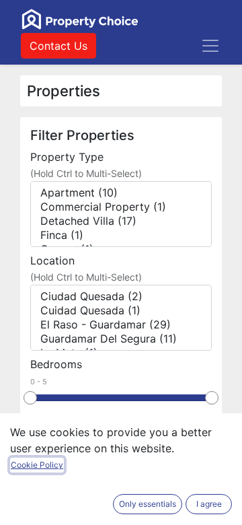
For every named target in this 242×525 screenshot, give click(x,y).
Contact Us (58, 46)
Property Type (67, 157)
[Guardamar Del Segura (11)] (121, 339)
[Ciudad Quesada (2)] (121, 296)
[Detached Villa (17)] (121, 221)
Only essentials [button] (147, 504)
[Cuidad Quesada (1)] (121, 311)
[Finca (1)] (121, 235)
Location (52, 260)
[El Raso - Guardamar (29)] (121, 325)
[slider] (30, 398)
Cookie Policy (37, 465)
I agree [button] (209, 504)
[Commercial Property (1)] (121, 207)
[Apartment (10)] (121, 193)
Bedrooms (56, 364)
